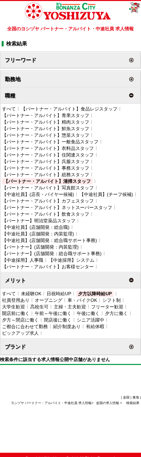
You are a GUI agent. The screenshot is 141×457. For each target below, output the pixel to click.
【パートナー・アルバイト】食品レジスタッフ (69, 108)
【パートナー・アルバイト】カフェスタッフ (48, 201)
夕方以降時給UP (95, 293)
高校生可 (39, 306)
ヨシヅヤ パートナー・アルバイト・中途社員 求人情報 (51, 403)
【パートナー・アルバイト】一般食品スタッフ (50, 141)
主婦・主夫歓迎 (70, 306)
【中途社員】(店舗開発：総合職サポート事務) (49, 240)
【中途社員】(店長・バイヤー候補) (38, 194)
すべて (9, 108)
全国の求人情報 (108, 403)
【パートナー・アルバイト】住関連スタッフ (48, 154)
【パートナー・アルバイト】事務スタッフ (45, 168)
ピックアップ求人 (20, 333)
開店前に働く (16, 313)
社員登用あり (16, 300)
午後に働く (88, 313)
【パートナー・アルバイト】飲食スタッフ (45, 214)
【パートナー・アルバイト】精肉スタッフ (45, 122)
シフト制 (111, 300)
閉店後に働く (57, 320)
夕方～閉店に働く (20, 320)
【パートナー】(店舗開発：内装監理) (40, 247)
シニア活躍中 (90, 320)
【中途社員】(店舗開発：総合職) (36, 227)
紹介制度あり (67, 326)
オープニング (48, 300)
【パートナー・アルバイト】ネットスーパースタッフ (57, 207)
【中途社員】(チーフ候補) (106, 194)
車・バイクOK (82, 300)
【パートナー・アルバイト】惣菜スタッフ (45, 135)
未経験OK (31, 293)
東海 (135, 397)
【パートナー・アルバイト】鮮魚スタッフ (45, 128)
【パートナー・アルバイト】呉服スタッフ (45, 161)
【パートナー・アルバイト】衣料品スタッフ (48, 148)
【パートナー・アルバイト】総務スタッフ (45, 174)
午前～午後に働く (53, 313)
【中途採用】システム (71, 260)
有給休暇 (95, 326)
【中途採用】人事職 (22, 260)
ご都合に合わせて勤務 (25, 326)
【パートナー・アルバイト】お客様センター (48, 266)
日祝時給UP (59, 293)
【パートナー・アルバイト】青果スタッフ (45, 115)
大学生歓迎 (13, 306)
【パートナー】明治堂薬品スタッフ (38, 220)
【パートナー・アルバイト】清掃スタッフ (47, 181)
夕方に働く (116, 313)
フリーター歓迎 (107, 306)
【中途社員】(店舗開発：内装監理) (38, 233)
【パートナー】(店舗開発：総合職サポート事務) (52, 253)
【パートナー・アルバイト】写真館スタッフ (48, 187)
